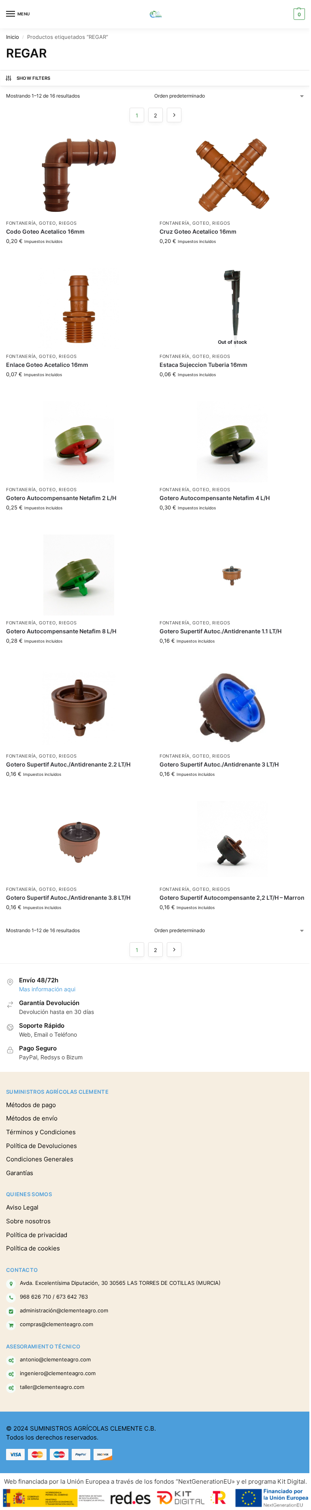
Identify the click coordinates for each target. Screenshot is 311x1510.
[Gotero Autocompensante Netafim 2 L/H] (78, 441)
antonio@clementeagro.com (55, 1359)
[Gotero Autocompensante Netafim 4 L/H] (232, 441)
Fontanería (21, 223)
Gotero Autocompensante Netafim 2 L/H (61, 498)
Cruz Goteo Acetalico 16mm (198, 231)
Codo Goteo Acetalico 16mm (45, 231)
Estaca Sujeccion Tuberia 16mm (203, 365)
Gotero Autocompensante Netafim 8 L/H (61, 631)
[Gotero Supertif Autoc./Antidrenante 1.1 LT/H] (232, 575)
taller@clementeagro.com (52, 1387)
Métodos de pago (31, 1105)
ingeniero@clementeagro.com (58, 1373)
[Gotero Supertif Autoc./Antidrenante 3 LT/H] (232, 708)
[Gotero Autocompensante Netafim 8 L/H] (78, 575)
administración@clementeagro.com (64, 1310)
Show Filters (34, 78)
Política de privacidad (36, 1235)
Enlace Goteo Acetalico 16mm (47, 365)
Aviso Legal (22, 1207)
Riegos (68, 223)
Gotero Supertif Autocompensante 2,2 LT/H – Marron (232, 897)
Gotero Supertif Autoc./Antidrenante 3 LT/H (219, 764)
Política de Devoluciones (41, 1146)
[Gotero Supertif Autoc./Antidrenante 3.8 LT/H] (78, 841)
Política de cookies (33, 1248)
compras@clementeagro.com (56, 1324)
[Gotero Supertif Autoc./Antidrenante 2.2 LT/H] (78, 708)
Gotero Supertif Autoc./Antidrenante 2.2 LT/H (68, 764)
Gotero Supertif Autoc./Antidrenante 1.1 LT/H (220, 631)
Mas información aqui (47, 989)
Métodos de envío (32, 1118)
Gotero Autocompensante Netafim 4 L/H (215, 498)
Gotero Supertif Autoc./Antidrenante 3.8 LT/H (68, 897)
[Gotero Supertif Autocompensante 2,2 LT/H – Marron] (232, 841)
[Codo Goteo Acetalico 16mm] (78, 175)
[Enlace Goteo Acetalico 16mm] (78, 308)
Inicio (12, 37)
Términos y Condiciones (41, 1132)
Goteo (47, 223)
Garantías (19, 1173)
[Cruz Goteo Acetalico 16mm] (232, 175)
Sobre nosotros (28, 1221)
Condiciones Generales (39, 1159)
